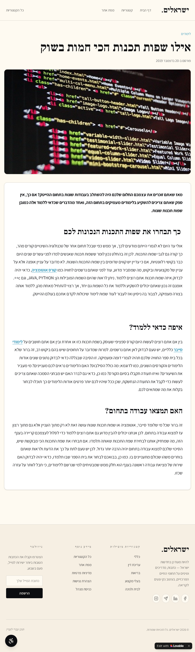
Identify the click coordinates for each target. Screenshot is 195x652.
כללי (137, 556)
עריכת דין (134, 564)
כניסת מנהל (83, 589)
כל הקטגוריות (15, 10)
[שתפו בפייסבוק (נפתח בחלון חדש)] (185, 598)
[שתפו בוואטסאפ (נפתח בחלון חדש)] (166, 598)
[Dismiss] (189, 646)
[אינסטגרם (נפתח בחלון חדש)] (156, 598)
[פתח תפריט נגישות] (11, 641)
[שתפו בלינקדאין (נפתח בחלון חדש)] (175, 598)
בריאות (135, 573)
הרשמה (24, 593)
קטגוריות (127, 10)
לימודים (186, 33)
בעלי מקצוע (132, 581)
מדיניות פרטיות (81, 573)
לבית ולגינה (132, 589)
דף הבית (145, 10)
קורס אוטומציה (44, 270)
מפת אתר (108, 10)
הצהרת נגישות (82, 581)
